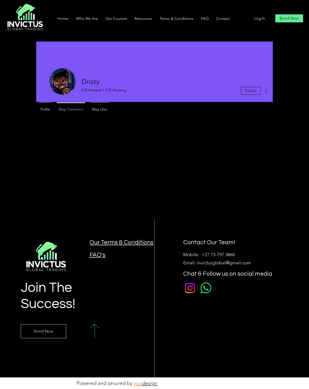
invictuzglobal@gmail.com (224, 263)
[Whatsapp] (206, 288)
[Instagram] (190, 288)
